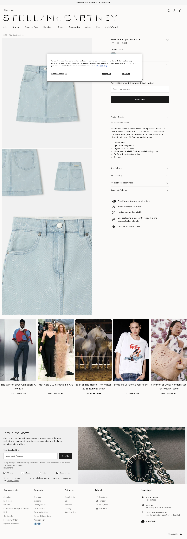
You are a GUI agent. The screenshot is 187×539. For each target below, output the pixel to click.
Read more (8, 468)
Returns (7, 505)
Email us (149, 505)
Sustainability (116, 176)
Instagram (103, 505)
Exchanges (8, 501)
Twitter (102, 501)
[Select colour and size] (167, 40)
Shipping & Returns (119, 190)
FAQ (5, 512)
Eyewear (68, 505)
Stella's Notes (116, 168)
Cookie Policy (39, 509)
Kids (44, 473)
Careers (37, 501)
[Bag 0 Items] (180, 10)
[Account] (175, 10)
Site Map (37, 497)
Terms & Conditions (42, 516)
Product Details (117, 117)
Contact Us (8, 516)
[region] (94, 68)
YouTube (103, 509)
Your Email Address (12, 450)
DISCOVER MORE (18, 394)
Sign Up (65, 456)
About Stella (70, 497)
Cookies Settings (41, 512)
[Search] (169, 10)
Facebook (103, 497)
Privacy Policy (13, 481)
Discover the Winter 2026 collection (93, 3)
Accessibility (39, 520)
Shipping (7, 497)
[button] (47, 93)
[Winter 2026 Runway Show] (93, 350)
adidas (27, 473)
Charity (68, 509)
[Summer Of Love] (169, 350)
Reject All (126, 74)
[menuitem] (15, 27)
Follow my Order (11, 520)
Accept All (106, 74)
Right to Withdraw (11, 524)
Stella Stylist (151, 521)
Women (10, 473)
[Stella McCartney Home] (60, 18)
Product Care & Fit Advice (122, 183)
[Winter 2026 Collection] (18, 350)
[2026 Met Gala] (56, 350)
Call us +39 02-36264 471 (156, 513)
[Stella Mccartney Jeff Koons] (131, 350)
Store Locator (152, 497)
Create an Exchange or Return (16, 509)
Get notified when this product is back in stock (133, 83)
